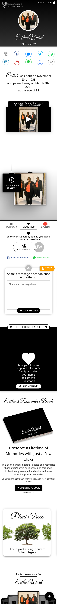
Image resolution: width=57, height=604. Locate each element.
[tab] (11, 225)
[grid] (28, 180)
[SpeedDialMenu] (49, 596)
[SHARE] (40, 62)
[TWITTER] (40, 54)
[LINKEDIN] (6, 62)
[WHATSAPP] (51, 54)
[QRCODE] (6, 54)
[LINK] (51, 62)
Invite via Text (43, 257)
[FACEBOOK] (17, 54)
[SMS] (28, 62)
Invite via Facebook (20, 257)
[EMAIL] (17, 62)
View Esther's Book (28, 488)
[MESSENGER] (28, 54)
